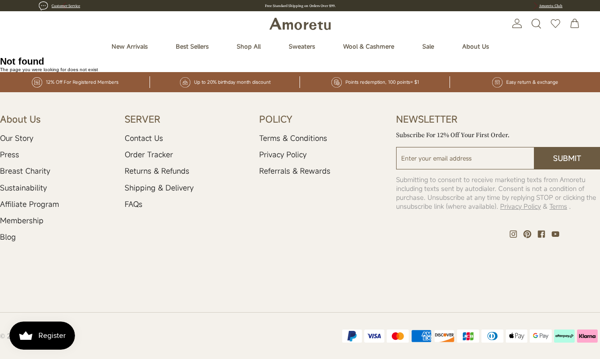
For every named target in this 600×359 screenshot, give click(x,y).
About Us (475, 46)
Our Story (16, 138)
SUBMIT (567, 158)
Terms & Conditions (293, 138)
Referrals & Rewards (294, 171)
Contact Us (144, 138)
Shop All (249, 46)
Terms (558, 206)
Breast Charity (25, 171)
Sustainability (23, 188)
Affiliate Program (29, 204)
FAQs (133, 204)
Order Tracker (149, 154)
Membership (22, 220)
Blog (8, 237)
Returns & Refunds (157, 171)
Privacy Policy (283, 154)
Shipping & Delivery (159, 188)
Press (9, 154)
